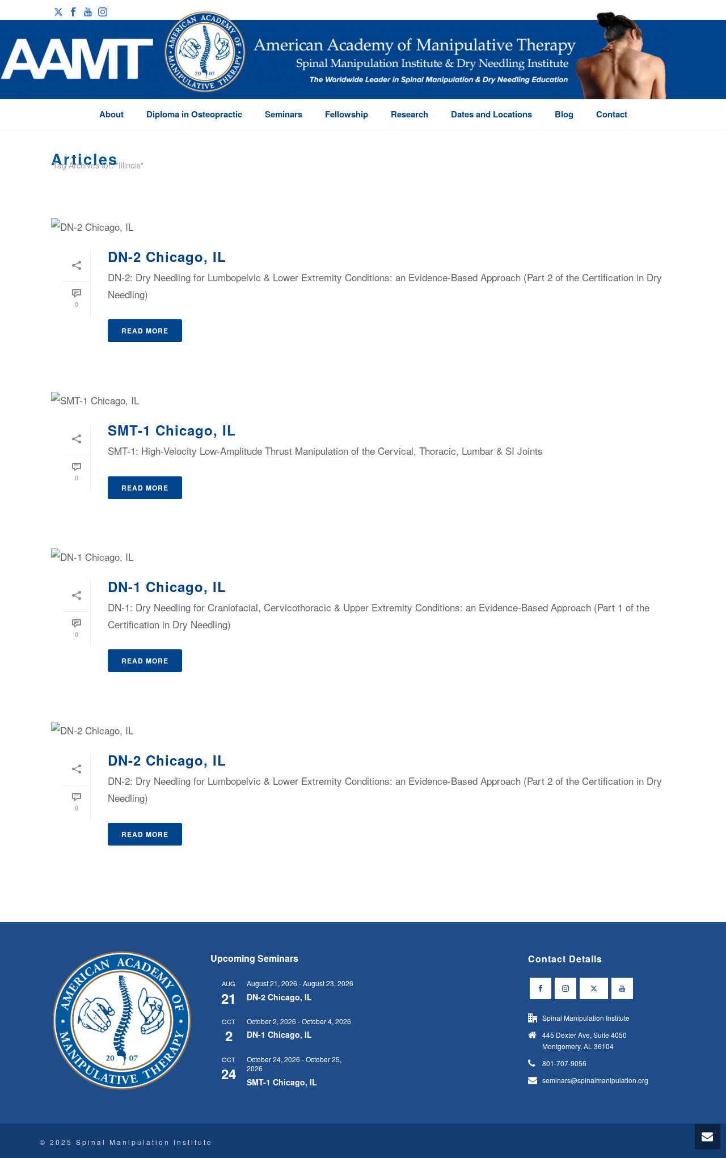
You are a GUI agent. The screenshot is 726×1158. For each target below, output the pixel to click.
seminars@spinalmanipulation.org (595, 1080)
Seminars (283, 114)
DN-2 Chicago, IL (167, 256)
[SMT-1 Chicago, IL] (363, 399)
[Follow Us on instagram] (565, 988)
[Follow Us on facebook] (540, 988)
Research (409, 114)
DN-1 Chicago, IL (167, 586)
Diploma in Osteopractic (194, 114)
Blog (564, 114)
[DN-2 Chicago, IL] (363, 226)
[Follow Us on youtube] (622, 988)
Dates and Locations (491, 114)
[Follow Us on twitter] (594, 988)
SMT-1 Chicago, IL (172, 429)
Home (654, 186)
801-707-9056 (564, 1063)
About (111, 114)
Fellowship (346, 114)
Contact (611, 114)
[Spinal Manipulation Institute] (334, 68)
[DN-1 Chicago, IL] (363, 556)
